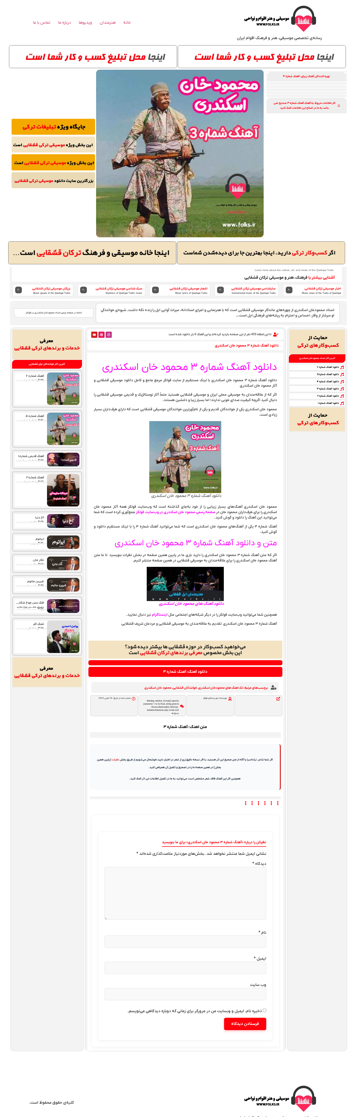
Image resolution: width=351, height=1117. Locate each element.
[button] (306, 76)
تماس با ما (41, 22)
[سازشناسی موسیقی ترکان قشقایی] (220, 290)
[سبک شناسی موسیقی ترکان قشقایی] (83, 290)
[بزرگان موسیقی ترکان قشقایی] (18, 290)
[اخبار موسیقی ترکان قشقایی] (289, 290)
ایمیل (260, 959)
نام (262, 933)
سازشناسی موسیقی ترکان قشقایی (253, 289)
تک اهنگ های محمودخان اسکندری (220, 688)
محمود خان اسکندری (157, 688)
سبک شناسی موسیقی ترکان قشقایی (119, 289)
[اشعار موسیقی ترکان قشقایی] (155, 290)
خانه (127, 22)
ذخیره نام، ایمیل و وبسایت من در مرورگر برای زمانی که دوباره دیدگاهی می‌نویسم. (194, 1011)
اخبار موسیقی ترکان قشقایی (322, 289)
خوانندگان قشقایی (185, 688)
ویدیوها (85, 22)
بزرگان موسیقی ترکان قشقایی (51, 289)
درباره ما (64, 22)
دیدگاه (259, 864)
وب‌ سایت (258, 985)
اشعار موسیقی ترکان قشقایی (188, 289)
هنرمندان (108, 22)
